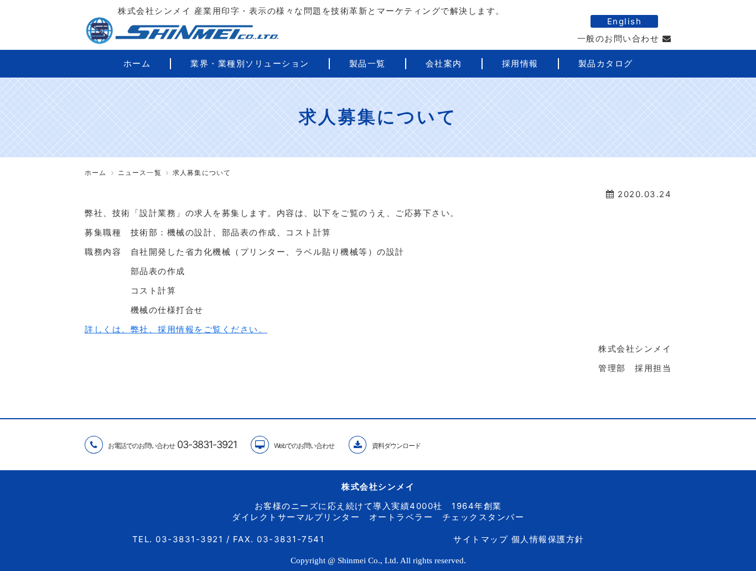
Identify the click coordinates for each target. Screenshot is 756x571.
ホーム (137, 63)
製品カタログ (605, 63)
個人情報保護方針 (547, 539)
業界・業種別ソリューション (249, 63)
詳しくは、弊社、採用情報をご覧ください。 (176, 329)
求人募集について (202, 172)
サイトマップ (480, 539)
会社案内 (444, 63)
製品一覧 (367, 63)
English (624, 21)
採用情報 (520, 63)
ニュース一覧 (140, 172)
